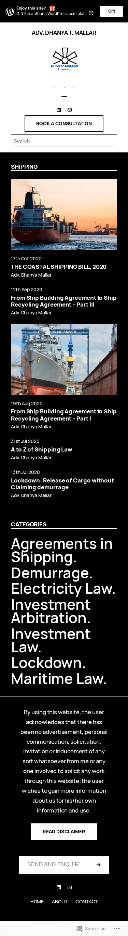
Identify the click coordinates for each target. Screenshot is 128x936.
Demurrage (50, 572)
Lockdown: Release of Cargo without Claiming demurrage (62, 484)
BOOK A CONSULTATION (64, 123)
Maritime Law (57, 678)
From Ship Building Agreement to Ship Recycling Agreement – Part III (64, 301)
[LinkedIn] (58, 110)
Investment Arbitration (51, 610)
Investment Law (51, 640)
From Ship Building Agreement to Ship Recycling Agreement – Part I (64, 415)
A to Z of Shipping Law (41, 449)
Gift (111, 11)
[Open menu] (64, 98)
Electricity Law (61, 588)
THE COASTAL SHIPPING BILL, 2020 (58, 266)
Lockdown (46, 662)
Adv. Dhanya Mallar (31, 275)
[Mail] (69, 110)
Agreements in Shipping (62, 549)
